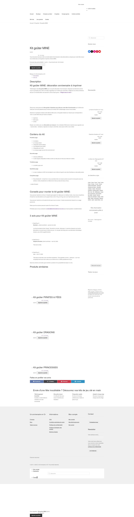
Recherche (36, 471)
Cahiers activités (76, 14)
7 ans (99, 182)
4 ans (89, 182)
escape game (96, 190)
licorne (98, 195)
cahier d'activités (92, 185)
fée (93, 192)
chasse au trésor (92, 187)
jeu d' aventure (91, 193)
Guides (47, 19)
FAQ (50, 419)
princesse (96, 198)
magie (98, 196)
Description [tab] (36, 75)
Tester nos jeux (33, 425)
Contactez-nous (94, 422)
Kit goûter (36, 23)
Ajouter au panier (36, 68)
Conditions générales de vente (56, 422)
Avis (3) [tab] (35, 77)
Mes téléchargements (74, 422)
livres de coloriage (92, 196)
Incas (102, 192)
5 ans (92, 182)
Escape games (65, 14)
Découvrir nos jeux (96, 265)
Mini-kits (32, 19)
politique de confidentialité (94, 447)
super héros (97, 199)
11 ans (96, 184)
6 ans (95, 182)
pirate (92, 198)
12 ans (100, 184)
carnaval (99, 185)
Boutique (38, 14)
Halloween (97, 192)
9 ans (89, 184)
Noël (89, 198)
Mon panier (71, 425)
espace (101, 190)
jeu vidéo (90, 195)
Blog (31, 422)
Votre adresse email (93, 434)
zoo (102, 199)
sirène (89, 199)
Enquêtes (57, 14)
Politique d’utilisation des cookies (55, 428)
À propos (32, 419)
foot (91, 192)
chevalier (99, 187)
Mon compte (81, 4)
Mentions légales (53, 432)
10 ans (92, 184)
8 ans (102, 182)
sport (93, 199)
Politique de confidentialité (55, 425)
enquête (90, 190)
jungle (94, 195)
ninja (102, 196)
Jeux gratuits (40, 19)
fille (89, 192)
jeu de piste (98, 193)
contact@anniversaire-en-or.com (96, 292)
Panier (35, 477)
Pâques (101, 198)
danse (93, 188)
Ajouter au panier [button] (42, 302)
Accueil (32, 14)
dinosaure (98, 188)
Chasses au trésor (47, 14)
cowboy (90, 188)
